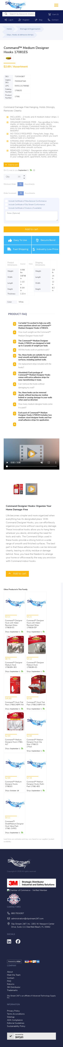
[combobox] (18, 14)
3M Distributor (13, 987)
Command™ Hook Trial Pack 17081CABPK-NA (14, 704)
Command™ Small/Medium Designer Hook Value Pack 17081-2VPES (14, 825)
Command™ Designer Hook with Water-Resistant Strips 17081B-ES (13, 624)
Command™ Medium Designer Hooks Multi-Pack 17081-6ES (35, 784)
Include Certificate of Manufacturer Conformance (27, 201)
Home (9, 29)
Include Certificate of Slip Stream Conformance (27, 205)
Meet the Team (14, 975)
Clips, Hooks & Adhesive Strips (20, 35)
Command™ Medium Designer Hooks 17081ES (13, 784)
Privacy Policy (13, 1011)
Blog (40, 20)
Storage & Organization (30, 29)
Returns (10, 984)
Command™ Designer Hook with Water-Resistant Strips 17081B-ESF (35, 624)
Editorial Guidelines (15, 1023)
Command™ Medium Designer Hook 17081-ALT (14, 742)
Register (25, 20)
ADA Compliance (15, 1020)
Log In (10, 20)
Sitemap (11, 1017)
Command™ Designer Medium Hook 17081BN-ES (35, 665)
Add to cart (12, 165)
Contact (54, 20)
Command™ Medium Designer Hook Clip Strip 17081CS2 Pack (35, 743)
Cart (55, 14)
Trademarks (12, 990)
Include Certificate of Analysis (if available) (25, 208)
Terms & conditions (16, 1014)
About (10, 972)
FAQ (9, 981)
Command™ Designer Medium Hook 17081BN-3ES (13, 665)
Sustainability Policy (16, 1026)
